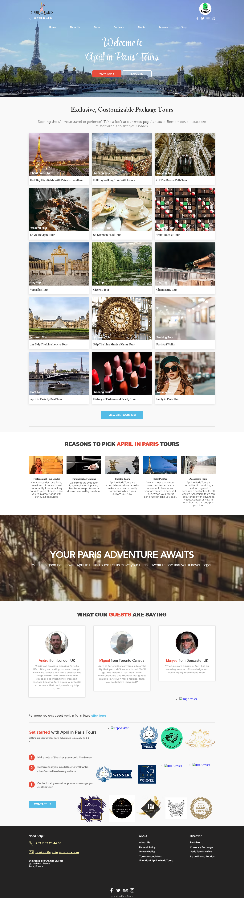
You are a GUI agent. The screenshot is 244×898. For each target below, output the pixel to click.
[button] (32, 757)
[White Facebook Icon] (197, 18)
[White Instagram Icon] (213, 18)
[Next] (223, 57)
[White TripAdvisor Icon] (208, 18)
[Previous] (20, 57)
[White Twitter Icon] (203, 18)
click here (98, 715)
